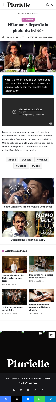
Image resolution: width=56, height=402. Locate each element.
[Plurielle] (18, 4)
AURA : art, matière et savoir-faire (12, 309)
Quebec (22, 165)
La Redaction (10, 37)
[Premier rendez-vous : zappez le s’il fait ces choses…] (41, 295)
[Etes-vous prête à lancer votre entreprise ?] (41, 264)
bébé (13, 159)
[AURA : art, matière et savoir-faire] (14, 297)
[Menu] (3, 5)
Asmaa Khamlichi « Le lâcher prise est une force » (13, 278)
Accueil (23, 13)
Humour (43, 159)
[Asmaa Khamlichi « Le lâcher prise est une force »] (14, 264)
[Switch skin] (47, 5)
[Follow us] (51, 334)
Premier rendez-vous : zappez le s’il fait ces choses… (39, 307)
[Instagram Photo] (11, 341)
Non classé (33, 13)
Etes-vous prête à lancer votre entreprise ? (41, 276)
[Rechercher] (52, 5)
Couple (27, 159)
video (37, 165)
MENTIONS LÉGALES (28, 383)
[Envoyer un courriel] (17, 37)
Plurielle (46, 378)
